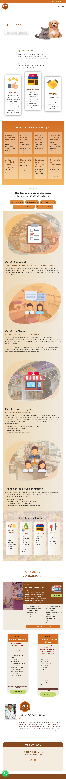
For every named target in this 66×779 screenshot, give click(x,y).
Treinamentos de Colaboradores (24, 207)
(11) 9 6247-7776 (58, 1)
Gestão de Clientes (32, 202)
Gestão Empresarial (17, 202)
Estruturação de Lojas (48, 202)
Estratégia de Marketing (44, 207)
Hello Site (10, 776)
